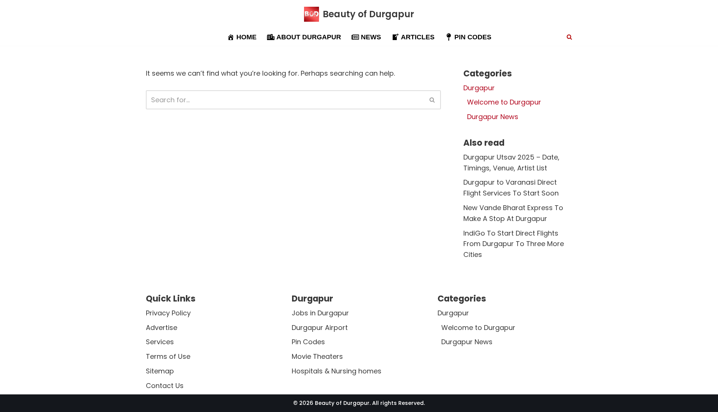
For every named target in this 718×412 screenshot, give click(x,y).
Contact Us (165, 385)
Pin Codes (308, 342)
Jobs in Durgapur (320, 313)
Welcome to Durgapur (504, 102)
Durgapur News (492, 116)
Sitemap (160, 371)
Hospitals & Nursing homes (336, 371)
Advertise (161, 327)
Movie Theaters (317, 356)
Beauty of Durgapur (342, 403)
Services (160, 342)
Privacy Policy (168, 313)
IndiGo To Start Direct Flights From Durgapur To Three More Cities (513, 244)
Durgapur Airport (320, 327)
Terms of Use (168, 356)
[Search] (569, 37)
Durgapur (479, 88)
